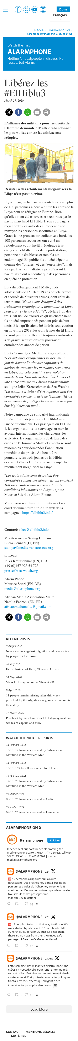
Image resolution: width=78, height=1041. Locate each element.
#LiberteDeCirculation (21, 898)
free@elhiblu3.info (35, 529)
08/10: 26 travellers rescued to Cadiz (29, 799)
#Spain (58, 924)
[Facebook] (18, 9)
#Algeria (27, 932)
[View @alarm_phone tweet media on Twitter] (55, 985)
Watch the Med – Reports (29, 738)
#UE (26, 977)
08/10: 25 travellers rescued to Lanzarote (32, 812)
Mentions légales (41, 1032)
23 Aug (49, 958)
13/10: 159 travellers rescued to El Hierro (32, 768)
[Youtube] (34, 9)
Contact (13, 1032)
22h (47, 871)
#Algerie (53, 886)
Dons (63, 9)
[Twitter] (26, 9)
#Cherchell (14, 932)
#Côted (24, 969)
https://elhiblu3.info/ (37, 512)
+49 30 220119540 (38, 34)
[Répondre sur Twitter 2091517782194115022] (10, 995)
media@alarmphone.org (22, 588)
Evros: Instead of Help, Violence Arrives (32, 669)
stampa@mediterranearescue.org (28, 547)
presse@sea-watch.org (21, 570)
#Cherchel (41, 886)
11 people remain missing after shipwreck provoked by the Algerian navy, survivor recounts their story (38, 700)
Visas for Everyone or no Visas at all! (30, 682)
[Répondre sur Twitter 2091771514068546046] (10, 945)
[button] (9, 112)
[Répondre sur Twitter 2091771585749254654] (10, 904)
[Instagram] (43, 9)
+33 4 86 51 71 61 (61, 34)
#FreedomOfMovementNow (38, 939)
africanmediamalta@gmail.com (27, 606)
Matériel (18, 1036)
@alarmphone (29, 871)
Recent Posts (18, 639)
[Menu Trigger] (5, 9)
